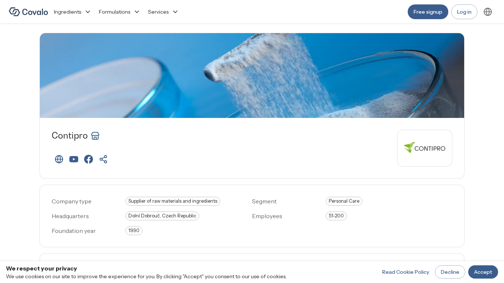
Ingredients (67, 11)
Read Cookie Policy (405, 272)
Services (158, 11)
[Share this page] (103, 159)
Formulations (114, 11)
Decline (450, 272)
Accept (483, 272)
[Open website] (59, 159)
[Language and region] (487, 11)
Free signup (428, 11)
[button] (59, 159)
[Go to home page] (28, 11)
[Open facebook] (88, 159)
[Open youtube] (73, 159)
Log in (464, 11)
